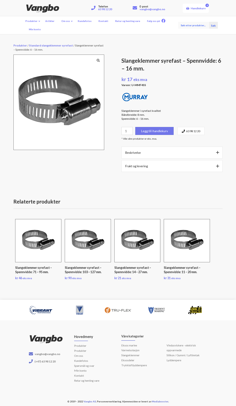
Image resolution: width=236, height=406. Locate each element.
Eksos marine (129, 345)
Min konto (80, 370)
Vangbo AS (89, 401)
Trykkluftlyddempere (134, 365)
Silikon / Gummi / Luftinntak (183, 355)
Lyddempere (174, 360)
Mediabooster (160, 401)
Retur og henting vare (86, 380)
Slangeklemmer (130, 355)
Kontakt (79, 375)
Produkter (20, 45)
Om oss (78, 355)
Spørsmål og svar (84, 365)
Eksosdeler (127, 360)
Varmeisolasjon (130, 350)
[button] (98, 60)
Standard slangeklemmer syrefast (51, 45)
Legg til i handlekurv (154, 131)
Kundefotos (81, 360)
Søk (213, 25)
